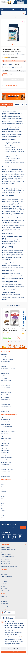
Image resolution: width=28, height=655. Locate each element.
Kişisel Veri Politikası (6, 554)
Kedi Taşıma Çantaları (6, 380)
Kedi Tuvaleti (4, 363)
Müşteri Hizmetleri (5, 590)
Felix (2, 513)
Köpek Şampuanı (5, 450)
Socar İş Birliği (4, 603)
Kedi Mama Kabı (4, 382)
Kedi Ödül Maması (5, 371)
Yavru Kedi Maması (5, 356)
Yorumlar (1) (19, 104)
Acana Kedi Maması (5, 399)
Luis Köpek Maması (5, 459)
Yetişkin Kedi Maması (5, 361)
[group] (13, 32)
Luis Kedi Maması (5, 397)
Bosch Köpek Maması (6, 452)
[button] (12, 44)
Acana (2, 501)
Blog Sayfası (4, 588)
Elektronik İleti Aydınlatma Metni (9, 566)
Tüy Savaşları (4, 601)
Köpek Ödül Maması (5, 436)
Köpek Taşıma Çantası (6, 438)
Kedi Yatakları (4, 375)
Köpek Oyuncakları (5, 440)
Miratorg (3, 496)
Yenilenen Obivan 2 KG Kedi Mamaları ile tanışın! (13, 6)
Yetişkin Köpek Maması (6, 421)
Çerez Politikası (5, 552)
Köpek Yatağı (4, 448)
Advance (5, 49)
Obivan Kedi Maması (5, 394)
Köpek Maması (4, 417)
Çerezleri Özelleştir (13, 648)
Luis (2, 508)
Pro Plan (3, 484)
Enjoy (2, 503)
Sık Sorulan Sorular (6, 547)
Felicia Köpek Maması (6, 455)
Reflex (2, 498)
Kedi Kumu (3, 366)
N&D (2, 494)
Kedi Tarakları (4, 378)
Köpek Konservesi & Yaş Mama (8, 431)
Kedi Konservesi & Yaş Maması (8, 368)
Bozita (2, 486)
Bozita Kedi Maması (5, 404)
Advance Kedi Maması (6, 392)
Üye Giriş (3, 571)
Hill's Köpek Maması (5, 471)
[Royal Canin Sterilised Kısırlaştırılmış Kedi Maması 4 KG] (11, 318)
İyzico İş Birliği (4, 606)
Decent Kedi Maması (5, 385)
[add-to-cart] (18, 337)
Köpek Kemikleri (4, 433)
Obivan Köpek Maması (6, 462)
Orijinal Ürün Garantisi (6, 576)
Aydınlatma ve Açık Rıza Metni (8, 549)
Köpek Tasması (4, 445)
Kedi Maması (20, 17)
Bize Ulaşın (4, 581)
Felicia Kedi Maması (5, 387)
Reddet (6, 639)
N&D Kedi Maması (5, 411)
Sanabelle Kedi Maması (6, 390)
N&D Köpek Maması (5, 476)
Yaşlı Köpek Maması (5, 424)
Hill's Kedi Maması (5, 402)
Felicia (2, 517)
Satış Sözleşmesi (5, 559)
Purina (2, 515)
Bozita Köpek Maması (6, 464)
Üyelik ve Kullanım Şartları (7, 556)
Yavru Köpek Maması (5, 419)
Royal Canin (3, 482)
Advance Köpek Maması (6, 457)
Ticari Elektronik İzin (6, 563)
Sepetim (3, 586)
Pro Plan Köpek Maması (6, 474)
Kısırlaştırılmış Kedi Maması (7, 359)
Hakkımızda (4, 579)
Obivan (2, 505)
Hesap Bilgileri (4, 583)
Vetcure (3, 510)
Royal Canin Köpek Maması (7, 469)
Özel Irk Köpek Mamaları (6, 426)
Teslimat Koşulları (5, 561)
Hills (2, 489)
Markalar (3, 598)
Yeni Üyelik (4, 574)
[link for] (13, 2)
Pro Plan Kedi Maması (6, 406)
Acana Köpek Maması (6, 467)
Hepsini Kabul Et (13, 651)
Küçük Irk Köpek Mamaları (6, 429)
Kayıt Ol (23, 527)
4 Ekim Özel (4, 596)
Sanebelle (3, 491)
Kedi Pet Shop (13, 17)
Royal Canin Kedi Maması (6, 409)
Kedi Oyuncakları (5, 373)
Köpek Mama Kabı (5, 443)
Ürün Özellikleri (6, 104)
